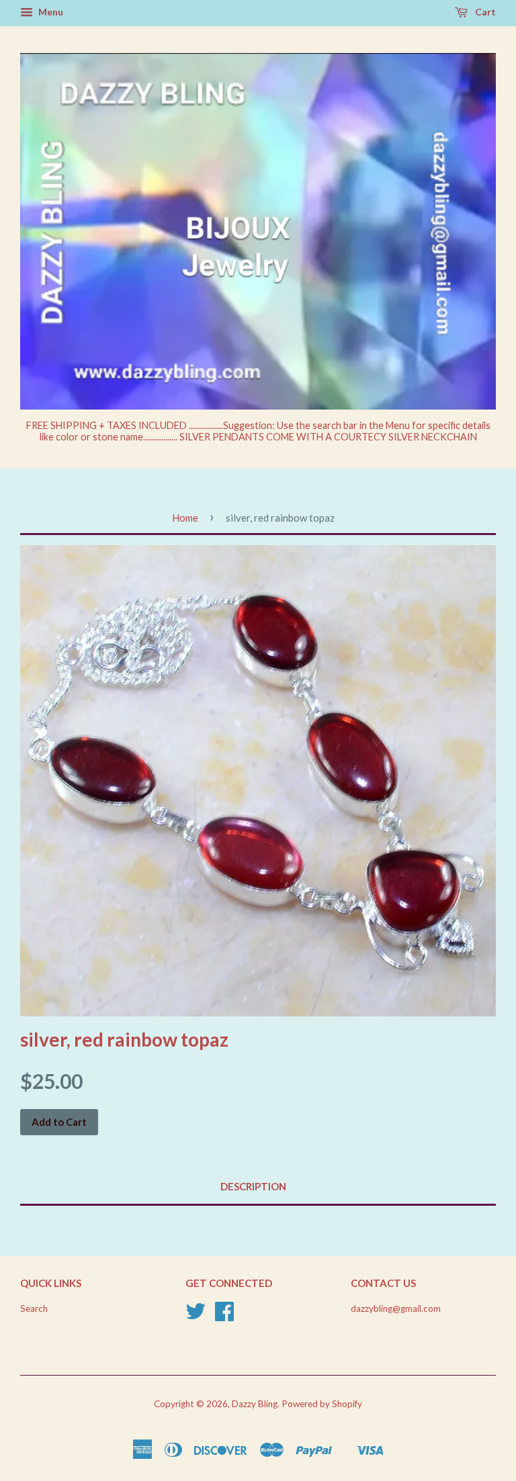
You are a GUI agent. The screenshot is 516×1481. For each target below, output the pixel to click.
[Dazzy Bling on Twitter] (195, 1315)
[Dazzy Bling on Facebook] (224, 1315)
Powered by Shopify (322, 1403)
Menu (49, 11)
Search (34, 1308)
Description (253, 1186)
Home (185, 518)
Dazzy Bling (254, 1403)
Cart (484, 11)
